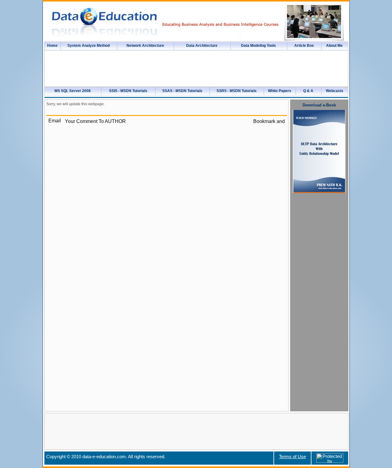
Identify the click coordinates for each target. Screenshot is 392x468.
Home (52, 45)
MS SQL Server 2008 (73, 91)
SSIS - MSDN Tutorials (128, 91)
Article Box (304, 45)
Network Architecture (145, 45)
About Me (334, 45)
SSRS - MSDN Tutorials (237, 91)
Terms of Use (292, 456)
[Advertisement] (319, 290)
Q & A (308, 91)
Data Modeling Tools (258, 45)
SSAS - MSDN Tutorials (182, 91)
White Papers (279, 91)
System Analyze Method (88, 45)
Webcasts (334, 91)
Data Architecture (201, 45)
